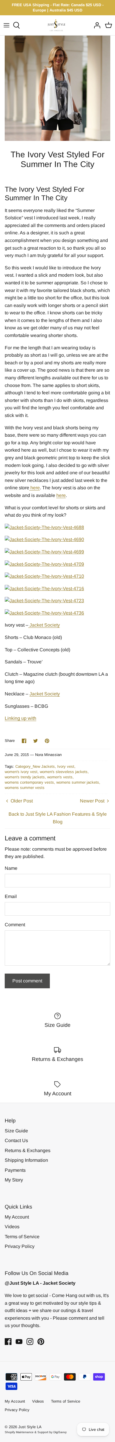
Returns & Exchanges (27, 1150)
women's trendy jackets (25, 777)
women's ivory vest (21, 772)
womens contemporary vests (29, 782)
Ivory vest (65, 766)
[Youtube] (19, 1341)
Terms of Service (22, 1236)
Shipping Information (26, 1160)
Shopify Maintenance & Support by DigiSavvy (36, 1432)
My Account (17, 1216)
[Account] (95, 25)
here (34, 487)
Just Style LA (30, 1427)
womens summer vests (25, 787)
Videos (12, 1226)
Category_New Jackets (35, 766)
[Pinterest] (40, 1341)
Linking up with (20, 718)
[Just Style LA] (57, 25)
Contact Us (16, 1140)
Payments (15, 1170)
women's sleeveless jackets (64, 772)
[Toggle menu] (6, 25)
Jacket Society (44, 624)
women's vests (60, 777)
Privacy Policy (19, 1246)
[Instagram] (30, 1341)
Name (11, 868)
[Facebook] (8, 1341)
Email (11, 896)
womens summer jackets (77, 782)
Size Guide (16, 1130)
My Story (14, 1179)
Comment (15, 924)
